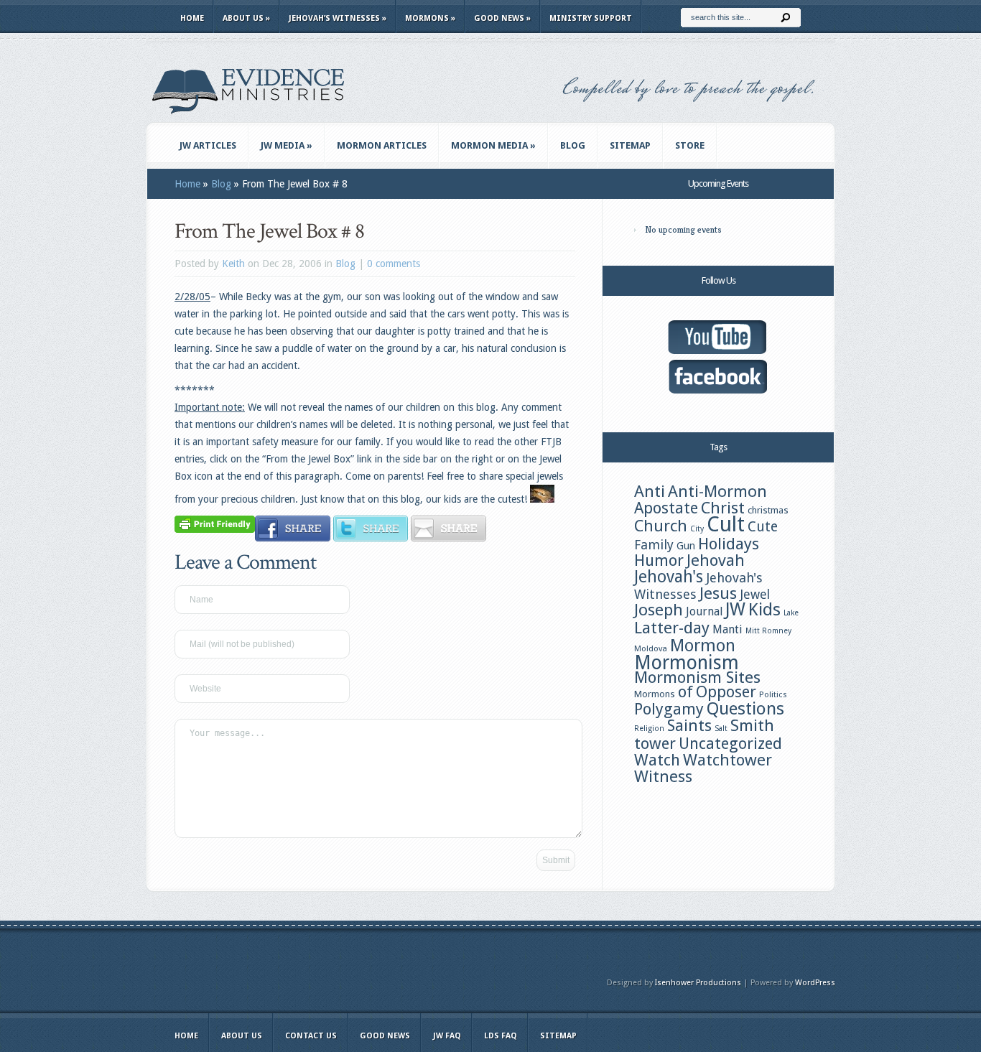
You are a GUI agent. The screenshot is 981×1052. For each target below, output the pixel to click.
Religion (649, 728)
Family (654, 544)
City (697, 529)
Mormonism (686, 662)
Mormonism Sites (697, 677)
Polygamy (669, 709)
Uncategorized (730, 744)
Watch (657, 759)
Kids (764, 610)
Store (690, 145)
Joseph (658, 609)
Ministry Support (590, 18)
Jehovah (716, 560)
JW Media (286, 145)
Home (192, 18)
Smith (752, 725)
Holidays (728, 543)
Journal (704, 611)
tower (655, 743)
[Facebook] (292, 538)
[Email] (448, 538)
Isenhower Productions (698, 982)
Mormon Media (493, 145)
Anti (649, 491)
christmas (768, 510)
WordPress (815, 982)
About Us (246, 18)
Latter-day (672, 627)
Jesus (718, 593)
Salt (721, 728)
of (685, 691)
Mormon (702, 646)
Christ (723, 507)
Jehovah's (668, 576)
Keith (233, 263)
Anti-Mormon (717, 491)
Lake (791, 613)
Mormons (430, 18)
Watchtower (727, 759)
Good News (502, 18)
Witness (663, 776)
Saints (689, 725)
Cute (763, 526)
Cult (726, 524)
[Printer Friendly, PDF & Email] (215, 523)
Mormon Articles (382, 145)
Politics (773, 694)
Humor (659, 560)
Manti (727, 629)
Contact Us (311, 1036)
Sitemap (630, 145)
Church (660, 525)
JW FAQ (447, 1036)
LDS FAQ (500, 1036)
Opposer (726, 692)
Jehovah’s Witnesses (337, 18)
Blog (572, 145)
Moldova (650, 648)
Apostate (666, 508)
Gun (686, 545)
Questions (745, 709)
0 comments (393, 263)
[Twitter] (371, 538)
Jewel (755, 594)
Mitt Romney (768, 631)
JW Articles (208, 145)
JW (735, 609)
